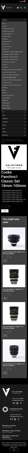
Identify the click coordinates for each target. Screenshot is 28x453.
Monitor (4, 92)
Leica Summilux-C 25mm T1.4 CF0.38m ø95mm (13, 290)
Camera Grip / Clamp (8, 31)
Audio (4, 23)
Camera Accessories (8, 28)
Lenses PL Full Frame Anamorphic (11, 80)
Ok (14, 450)
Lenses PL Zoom (7, 82)
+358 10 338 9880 (7, 432)
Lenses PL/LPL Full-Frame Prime (11, 85)
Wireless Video (6, 108)
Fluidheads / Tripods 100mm (10, 54)
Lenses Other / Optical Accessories (12, 69)
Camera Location (7, 33)
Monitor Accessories (8, 95)
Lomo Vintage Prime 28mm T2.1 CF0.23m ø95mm (14, 252)
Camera (4, 26)
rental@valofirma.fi (18, 400)
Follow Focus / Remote (8, 62)
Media (4, 90)
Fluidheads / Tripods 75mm (10, 59)
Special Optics (6, 97)
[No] (26, 446)
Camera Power (6, 36)
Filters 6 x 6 (5, 49)
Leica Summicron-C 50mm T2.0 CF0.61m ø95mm (14, 364)
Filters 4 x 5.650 (6, 46)
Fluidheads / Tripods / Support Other (12, 51)
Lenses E (4, 64)
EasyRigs (4, 39)
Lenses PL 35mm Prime (9, 77)
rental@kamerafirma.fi (16, 416)
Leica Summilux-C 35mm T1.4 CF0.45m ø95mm (13, 327)
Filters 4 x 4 (5, 44)
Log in (22, 1)
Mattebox (5, 87)
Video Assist (5, 103)
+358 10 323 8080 (17, 398)
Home (3, 139)
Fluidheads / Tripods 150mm (10, 57)
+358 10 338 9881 (7, 439)
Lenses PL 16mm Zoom (9, 72)
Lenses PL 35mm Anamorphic (10, 74)
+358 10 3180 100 (15, 414)
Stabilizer (5, 100)
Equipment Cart (6, 41)
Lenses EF (5, 67)
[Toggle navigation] (25, 8)
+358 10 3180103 (7, 427)
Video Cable (5, 105)
